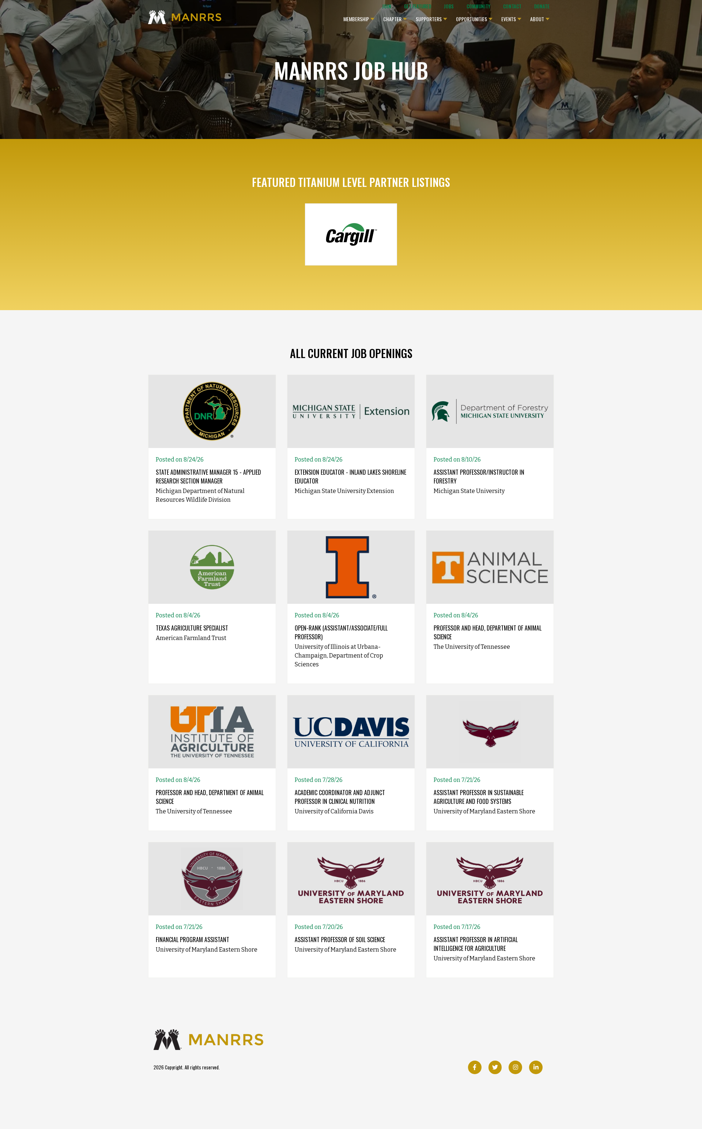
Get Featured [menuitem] (417, 6)
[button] (359, 17)
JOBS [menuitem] (449, 6)
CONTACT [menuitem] (512, 6)
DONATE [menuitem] (542, 6)
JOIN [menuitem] (386, 6)
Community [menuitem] (478, 6)
